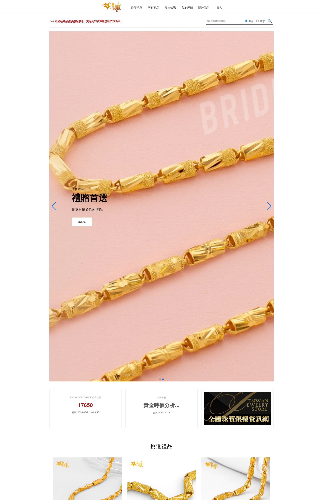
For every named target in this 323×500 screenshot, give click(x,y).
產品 (250, 21)
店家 (262, 21)
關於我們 (204, 7)
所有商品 (153, 7)
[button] (160, 379)
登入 (219, 7)
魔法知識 (170, 7)
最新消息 (136, 7)
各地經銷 (187, 7)
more (82, 222)
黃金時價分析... (161, 405)
